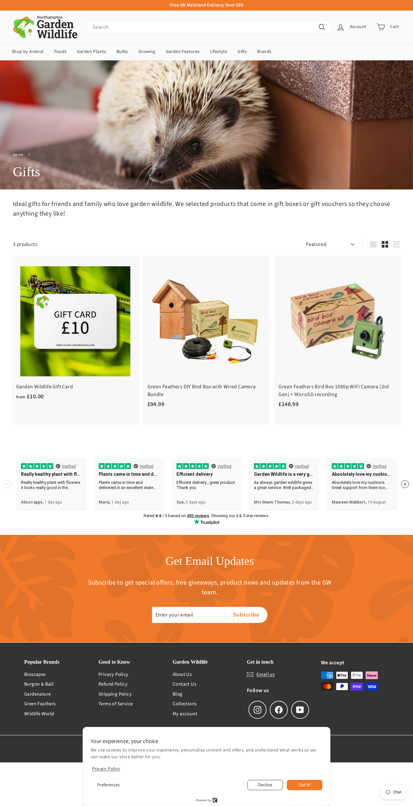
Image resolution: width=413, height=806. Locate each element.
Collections (184, 703)
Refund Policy (112, 684)
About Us (182, 674)
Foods (60, 51)
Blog (178, 694)
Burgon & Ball (39, 684)
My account (185, 713)
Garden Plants (91, 51)
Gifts (242, 51)
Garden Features (183, 51)
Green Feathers (40, 703)
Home (18, 155)
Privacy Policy (113, 674)
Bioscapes (35, 674)
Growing (147, 51)
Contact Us (184, 684)
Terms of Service (115, 703)
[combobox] (209, 27)
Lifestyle (218, 51)
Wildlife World (39, 713)
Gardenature (37, 694)
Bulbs (122, 51)
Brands (264, 51)
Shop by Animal (28, 51)
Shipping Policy (115, 694)
